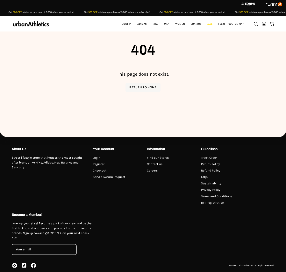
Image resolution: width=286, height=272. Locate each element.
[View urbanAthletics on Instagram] (14, 265)
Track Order (209, 157)
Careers (152, 170)
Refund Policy (210, 170)
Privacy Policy (210, 190)
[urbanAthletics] (31, 24)
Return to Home (143, 87)
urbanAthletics (246, 265)
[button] (142, 23)
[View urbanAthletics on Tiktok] (23, 265)
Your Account (103, 149)
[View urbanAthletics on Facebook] (33, 265)
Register (98, 164)
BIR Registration (212, 202)
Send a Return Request (109, 177)
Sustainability (211, 183)
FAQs (204, 177)
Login (97, 157)
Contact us (154, 164)
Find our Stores (158, 157)
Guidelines (209, 149)
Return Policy (210, 164)
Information (156, 149)
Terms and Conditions (216, 196)
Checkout (99, 170)
